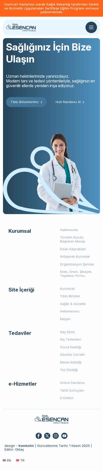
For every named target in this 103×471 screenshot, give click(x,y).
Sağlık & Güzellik (73, 304)
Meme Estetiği (71, 362)
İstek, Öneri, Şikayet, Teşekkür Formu (76, 274)
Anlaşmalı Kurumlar (75, 256)
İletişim (65, 319)
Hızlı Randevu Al (68, 102)
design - (19, 446)
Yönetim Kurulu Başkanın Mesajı (72, 239)
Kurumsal (67, 289)
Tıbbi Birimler (70, 296)
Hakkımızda (69, 230)
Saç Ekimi (67, 332)
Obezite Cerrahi (72, 354)
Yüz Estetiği (69, 370)
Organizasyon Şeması (77, 264)
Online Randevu (72, 383)
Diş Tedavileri (70, 339)
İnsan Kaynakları (73, 249)
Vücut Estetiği (70, 347)
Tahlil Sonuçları (72, 390)
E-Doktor (67, 398)
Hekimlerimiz (70, 311)
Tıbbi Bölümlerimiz (24, 102)
